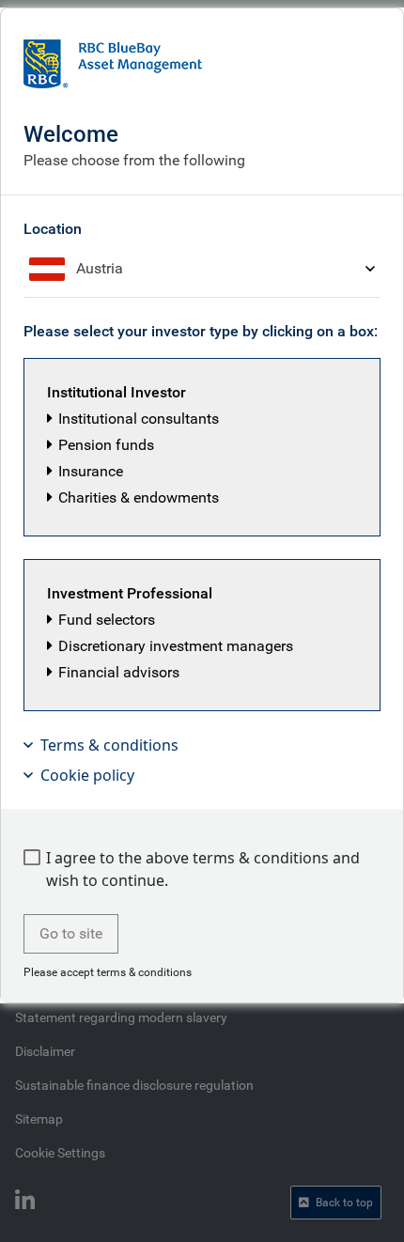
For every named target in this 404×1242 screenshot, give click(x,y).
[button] (202, 447)
